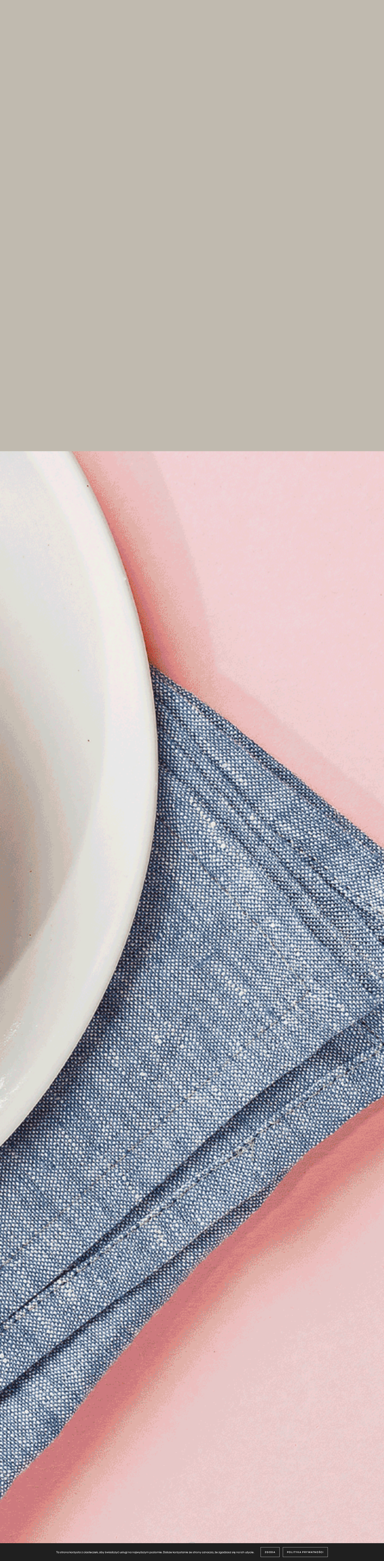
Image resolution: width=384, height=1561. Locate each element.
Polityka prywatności (305, 1552)
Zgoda (270, 1552)
